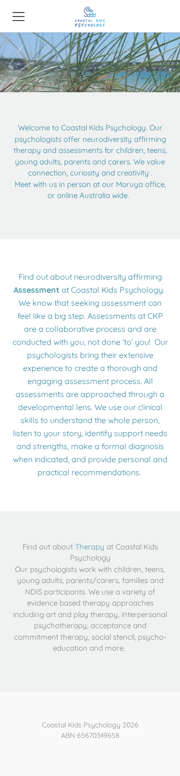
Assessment (37, 290)
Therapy (89, 546)
